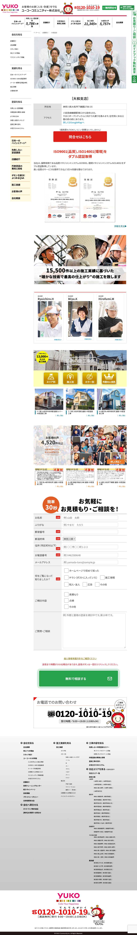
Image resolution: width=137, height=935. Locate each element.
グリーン (67, 774)
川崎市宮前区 (107, 781)
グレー (67, 766)
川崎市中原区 (107, 784)
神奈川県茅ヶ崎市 (109, 847)
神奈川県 (92, 777)
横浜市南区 (106, 820)
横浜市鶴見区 (106, 813)
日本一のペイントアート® (18, 75)
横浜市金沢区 (98, 803)
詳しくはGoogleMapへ (73, 122)
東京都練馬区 (98, 876)
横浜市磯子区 (98, 820)
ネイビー (68, 777)
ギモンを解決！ (76, 22)
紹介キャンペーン (29, 789)
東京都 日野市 (98, 883)
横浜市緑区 (107, 796)
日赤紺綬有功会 (29, 800)
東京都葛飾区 (98, 873)
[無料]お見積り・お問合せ (32, 812)
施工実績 (90, 22)
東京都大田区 (107, 873)
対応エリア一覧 (94, 773)
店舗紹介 (45, 32)
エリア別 (63, 751)
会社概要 (13, 45)
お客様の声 (105, 22)
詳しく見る (60, 415)
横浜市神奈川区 (107, 803)
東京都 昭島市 (107, 876)
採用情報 (26, 793)
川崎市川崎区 (98, 781)
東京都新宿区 (108, 863)
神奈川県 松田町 (110, 850)
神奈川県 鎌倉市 (109, 857)
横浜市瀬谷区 (98, 810)
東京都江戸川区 (98, 863)
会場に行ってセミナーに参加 (102, 754)
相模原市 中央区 (98, 832)
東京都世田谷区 (98, 869)
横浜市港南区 (98, 806)
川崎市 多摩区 (108, 788)
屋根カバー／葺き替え (71, 790)
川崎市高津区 (98, 784)
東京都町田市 (108, 866)
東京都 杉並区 (107, 879)
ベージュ (68, 760)
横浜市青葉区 (98, 800)
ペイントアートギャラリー (68, 796)
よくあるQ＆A (14, 116)
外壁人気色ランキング (17, 120)
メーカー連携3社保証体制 (18, 82)
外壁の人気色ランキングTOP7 (72, 757)
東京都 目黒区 (107, 883)
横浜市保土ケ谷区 (99, 823)
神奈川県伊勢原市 (99, 837)
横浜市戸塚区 (107, 800)
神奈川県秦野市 (98, 844)
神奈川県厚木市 (110, 837)
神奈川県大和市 (109, 840)
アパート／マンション (70, 787)
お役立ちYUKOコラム (17, 128)
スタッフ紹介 (14, 49)
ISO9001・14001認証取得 (18, 78)
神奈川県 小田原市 (99, 850)
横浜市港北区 (106, 816)
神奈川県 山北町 (98, 854)
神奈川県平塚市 (98, 847)
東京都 (91, 860)
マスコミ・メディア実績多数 (35, 775)
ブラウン (67, 769)
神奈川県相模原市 (99, 828)
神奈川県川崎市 (98, 788)
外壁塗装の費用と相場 (17, 112)
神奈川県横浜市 (98, 796)
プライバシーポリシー (30, 797)
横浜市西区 (97, 816)
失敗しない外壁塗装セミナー (99, 747)
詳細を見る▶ (120, 226)
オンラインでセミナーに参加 (102, 751)
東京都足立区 (108, 869)
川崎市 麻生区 (98, 791)
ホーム (38, 32)
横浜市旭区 (106, 810)
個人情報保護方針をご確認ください (80, 658)
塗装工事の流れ (15, 124)
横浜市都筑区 (107, 806)
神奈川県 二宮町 (98, 857)
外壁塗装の (61, 22)
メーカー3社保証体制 (34, 768)
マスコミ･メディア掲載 (17, 57)
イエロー (68, 772)
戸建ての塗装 (69, 784)
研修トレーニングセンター (32, 786)
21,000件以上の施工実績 (35, 762)
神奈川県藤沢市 (98, 840)
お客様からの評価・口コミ (35, 772)
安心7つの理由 (15, 53)
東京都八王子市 (98, 866)
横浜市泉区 (97, 813)
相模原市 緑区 (110, 828)
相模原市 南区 (108, 832)
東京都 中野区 (98, 879)
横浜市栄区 (108, 823)
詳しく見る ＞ (116, 461)
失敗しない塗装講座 (32, 22)
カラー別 (63, 754)
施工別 (63, 781)
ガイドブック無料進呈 (30, 809)
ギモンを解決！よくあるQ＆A (18, 176)
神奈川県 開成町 (109, 854)
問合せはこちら (80, 136)
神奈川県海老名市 (109, 844)
